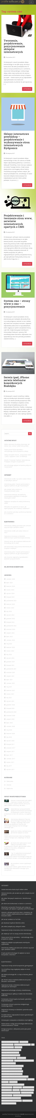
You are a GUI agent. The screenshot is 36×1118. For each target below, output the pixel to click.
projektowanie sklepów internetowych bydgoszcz (15, 1076)
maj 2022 (9, 644)
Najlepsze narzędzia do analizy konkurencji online (17, 502)
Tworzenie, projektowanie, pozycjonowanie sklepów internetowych (14, 46)
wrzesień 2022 (10, 629)
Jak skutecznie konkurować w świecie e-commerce (16, 903)
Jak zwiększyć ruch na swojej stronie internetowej (16, 934)
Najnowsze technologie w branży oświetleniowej (16, 990)
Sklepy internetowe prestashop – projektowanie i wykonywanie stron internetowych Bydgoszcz (17, 141)
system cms (16, 1090)
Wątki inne (10, 788)
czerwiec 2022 (10, 640)
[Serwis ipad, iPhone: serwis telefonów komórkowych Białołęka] (18, 363)
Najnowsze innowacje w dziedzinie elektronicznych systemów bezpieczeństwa (17, 537)
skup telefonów (17, 1087)
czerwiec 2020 (10, 726)
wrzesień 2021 (10, 672)
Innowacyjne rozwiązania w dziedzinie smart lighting (16, 1020)
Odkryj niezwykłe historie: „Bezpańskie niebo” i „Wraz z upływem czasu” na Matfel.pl (17, 455)
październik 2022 (11, 626)
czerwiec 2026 (10, 579)
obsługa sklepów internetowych (10, 1052)
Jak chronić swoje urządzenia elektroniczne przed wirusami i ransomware (16, 980)
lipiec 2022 (9, 636)
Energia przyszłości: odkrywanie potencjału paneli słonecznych (16, 1029)
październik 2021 (11, 669)
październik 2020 (11, 712)
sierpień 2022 (10, 633)
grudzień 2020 (10, 705)
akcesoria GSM (24, 1042)
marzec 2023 (10, 608)
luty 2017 (9, 766)
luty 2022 (9, 654)
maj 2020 (9, 730)
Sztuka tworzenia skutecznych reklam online (14, 889)
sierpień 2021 (10, 676)
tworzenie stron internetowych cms (11, 1098)
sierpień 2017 (10, 751)
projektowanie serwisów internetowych (12, 1071)
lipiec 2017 (9, 755)
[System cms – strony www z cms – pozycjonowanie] (18, 285)
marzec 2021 (10, 694)
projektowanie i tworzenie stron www (11, 1068)
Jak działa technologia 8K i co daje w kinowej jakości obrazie (17, 975)
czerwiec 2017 (10, 759)
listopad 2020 (10, 708)
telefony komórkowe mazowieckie (11, 1092)
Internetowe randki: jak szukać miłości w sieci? (16, 531)
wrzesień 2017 (10, 748)
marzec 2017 (10, 762)
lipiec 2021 (9, 679)
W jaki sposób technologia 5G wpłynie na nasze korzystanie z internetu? (15, 954)
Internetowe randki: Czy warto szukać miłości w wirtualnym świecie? (17, 479)
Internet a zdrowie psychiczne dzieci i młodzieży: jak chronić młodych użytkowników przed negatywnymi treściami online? (16, 914)
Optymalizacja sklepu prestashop (11, 1055)
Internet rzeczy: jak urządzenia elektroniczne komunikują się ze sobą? (17, 542)
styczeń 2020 (10, 741)
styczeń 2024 (10, 593)
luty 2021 (9, 697)
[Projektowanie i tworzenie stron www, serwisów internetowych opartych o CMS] (18, 203)
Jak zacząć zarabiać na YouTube (10, 919)
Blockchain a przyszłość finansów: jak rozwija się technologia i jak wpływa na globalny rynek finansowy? (17, 908)
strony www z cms (6, 1090)
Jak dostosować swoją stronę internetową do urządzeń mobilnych (17, 547)
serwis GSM (31, 1079)
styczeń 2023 (10, 615)
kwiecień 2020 (10, 733)
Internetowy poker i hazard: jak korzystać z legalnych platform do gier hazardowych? (17, 485)
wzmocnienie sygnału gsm (9, 1103)
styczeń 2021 (10, 701)
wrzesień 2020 (10, 715)
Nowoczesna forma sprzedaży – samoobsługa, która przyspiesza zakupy (16, 450)
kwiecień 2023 (10, 604)
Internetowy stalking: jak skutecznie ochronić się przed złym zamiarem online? (17, 526)
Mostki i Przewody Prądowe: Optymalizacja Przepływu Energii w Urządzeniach (17, 461)
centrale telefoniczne (7, 1044)
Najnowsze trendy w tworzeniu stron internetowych (16, 930)
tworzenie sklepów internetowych (22, 1095)
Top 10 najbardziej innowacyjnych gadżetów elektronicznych (21, 854)
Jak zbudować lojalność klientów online (13, 923)
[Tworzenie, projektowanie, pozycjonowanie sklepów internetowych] (18, 26)
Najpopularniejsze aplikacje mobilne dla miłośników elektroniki (16, 994)
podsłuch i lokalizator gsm (9, 1058)
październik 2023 (11, 600)
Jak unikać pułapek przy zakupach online (13, 926)
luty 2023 (9, 611)
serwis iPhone (13, 1082)
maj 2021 (9, 687)
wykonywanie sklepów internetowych (11, 1100)
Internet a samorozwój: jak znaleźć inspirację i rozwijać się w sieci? (21, 801)
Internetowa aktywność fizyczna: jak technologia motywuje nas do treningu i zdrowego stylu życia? (21, 820)
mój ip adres (18, 1047)
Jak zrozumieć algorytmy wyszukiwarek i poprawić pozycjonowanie (16, 558)
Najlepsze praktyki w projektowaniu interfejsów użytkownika (15, 943)
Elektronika (10, 781)
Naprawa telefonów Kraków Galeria (11, 1050)
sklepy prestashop (7, 1087)
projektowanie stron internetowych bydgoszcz (14, 1079)
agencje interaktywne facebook (10, 1042)
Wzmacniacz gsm (27, 1100)
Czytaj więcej (27, 89)
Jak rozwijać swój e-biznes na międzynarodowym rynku (13, 490)
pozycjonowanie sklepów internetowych (12, 1066)
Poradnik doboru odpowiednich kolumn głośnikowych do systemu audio (17, 1015)
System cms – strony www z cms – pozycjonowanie (17, 303)
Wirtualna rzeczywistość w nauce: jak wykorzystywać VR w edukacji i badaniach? (17, 507)
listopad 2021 (10, 665)
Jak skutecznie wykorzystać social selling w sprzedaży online (21, 843)
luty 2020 (9, 737)
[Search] (30, 433)
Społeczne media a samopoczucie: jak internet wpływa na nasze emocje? (17, 832)
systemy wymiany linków (27, 1090)
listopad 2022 (10, 622)
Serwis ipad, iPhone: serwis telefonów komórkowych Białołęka (16, 381)
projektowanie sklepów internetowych (12, 1074)
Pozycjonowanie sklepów (8, 1063)
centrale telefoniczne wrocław (22, 1044)
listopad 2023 (10, 597)
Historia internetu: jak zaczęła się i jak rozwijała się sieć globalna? (17, 894)
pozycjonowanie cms (7, 1060)
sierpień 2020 (10, 719)
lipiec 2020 (9, 723)
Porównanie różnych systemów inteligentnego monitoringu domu (15, 1005)
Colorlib (22, 1114)
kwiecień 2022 (10, 647)
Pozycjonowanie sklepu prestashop (24, 1060)
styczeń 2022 (10, 658)
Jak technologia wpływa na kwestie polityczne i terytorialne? (17, 466)
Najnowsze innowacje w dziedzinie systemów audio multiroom (16, 1010)
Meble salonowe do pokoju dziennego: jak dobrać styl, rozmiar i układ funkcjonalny (17, 445)
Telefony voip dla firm (27, 1092)
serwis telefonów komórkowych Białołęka (13, 1084)
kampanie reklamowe (7, 1047)
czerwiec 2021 (10, 683)
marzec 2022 (10, 651)
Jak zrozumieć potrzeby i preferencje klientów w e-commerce (17, 513)
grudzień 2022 (10, 618)
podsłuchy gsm (21, 1058)
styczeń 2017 (10, 769)
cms (33, 1044)
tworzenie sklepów (7, 1095)
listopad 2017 (10, 744)
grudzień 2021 (10, 662)
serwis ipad (5, 1082)
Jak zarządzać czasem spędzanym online (21, 864)
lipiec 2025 (9, 583)
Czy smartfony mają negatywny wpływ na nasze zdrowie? (15, 970)
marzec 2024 (10, 590)
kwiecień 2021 (10, 690)
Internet (9, 785)
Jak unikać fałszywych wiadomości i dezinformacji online (16, 899)
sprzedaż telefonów (28, 1087)
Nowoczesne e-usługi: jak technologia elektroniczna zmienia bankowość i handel (16, 1024)
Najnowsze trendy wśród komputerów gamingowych (17, 965)
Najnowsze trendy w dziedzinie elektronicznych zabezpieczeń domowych (15, 985)
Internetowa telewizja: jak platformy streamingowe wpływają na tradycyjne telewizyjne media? (15, 496)
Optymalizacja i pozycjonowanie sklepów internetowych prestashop (21, 809)
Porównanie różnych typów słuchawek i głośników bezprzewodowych (16, 1000)
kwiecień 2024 (10, 586)
